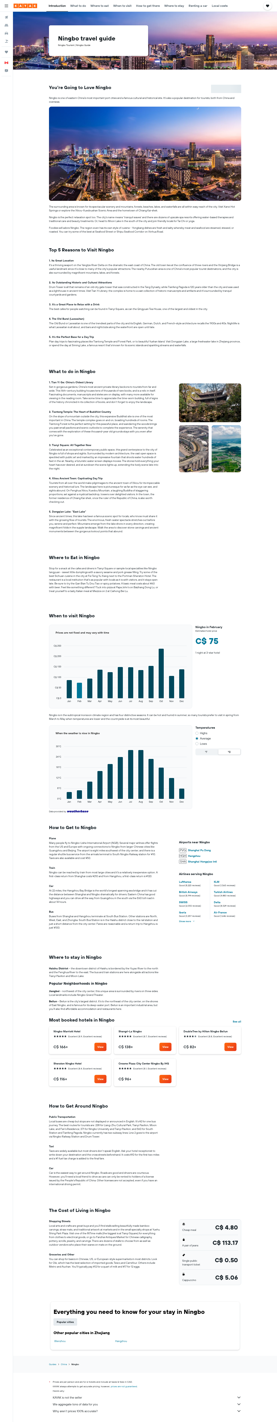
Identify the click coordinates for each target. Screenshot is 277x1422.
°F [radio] (206, 752)
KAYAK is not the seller (67, 1397)
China (64, 1364)
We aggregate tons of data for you (75, 1404)
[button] (6, 6)
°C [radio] (229, 752)
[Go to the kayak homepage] (25, 6)
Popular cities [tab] (65, 1322)
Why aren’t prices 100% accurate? (75, 1411)
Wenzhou (60, 1341)
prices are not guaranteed (124, 1386)
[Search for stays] (6, 25)
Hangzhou (121, 1341)
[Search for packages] (6, 41)
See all (237, 1021)
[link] (100, 1047)
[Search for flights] (6, 17)
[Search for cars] (6, 33)
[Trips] (6, 52)
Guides (52, 1364)
